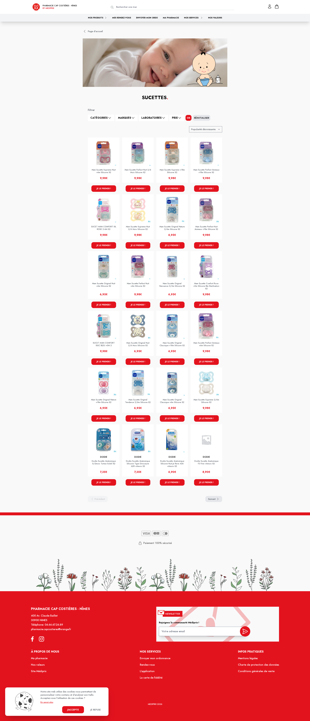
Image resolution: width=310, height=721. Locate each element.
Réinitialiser (201, 117)
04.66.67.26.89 (54, 625)
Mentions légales (248, 658)
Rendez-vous (147, 665)
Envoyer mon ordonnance (155, 658)
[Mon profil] (269, 6)
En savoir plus (47, 702)
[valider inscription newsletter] (245, 631)
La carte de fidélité (151, 678)
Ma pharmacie (171, 17)
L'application (147, 671)
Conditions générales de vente (256, 671)
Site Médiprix (38, 671)
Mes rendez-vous (121, 17)
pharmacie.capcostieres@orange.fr (51, 629)
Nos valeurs (215, 17)
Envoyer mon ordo (147, 17)
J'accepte (73, 709)
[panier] (276, 6)
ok (188, 117)
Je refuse (95, 709)
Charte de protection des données (258, 665)
